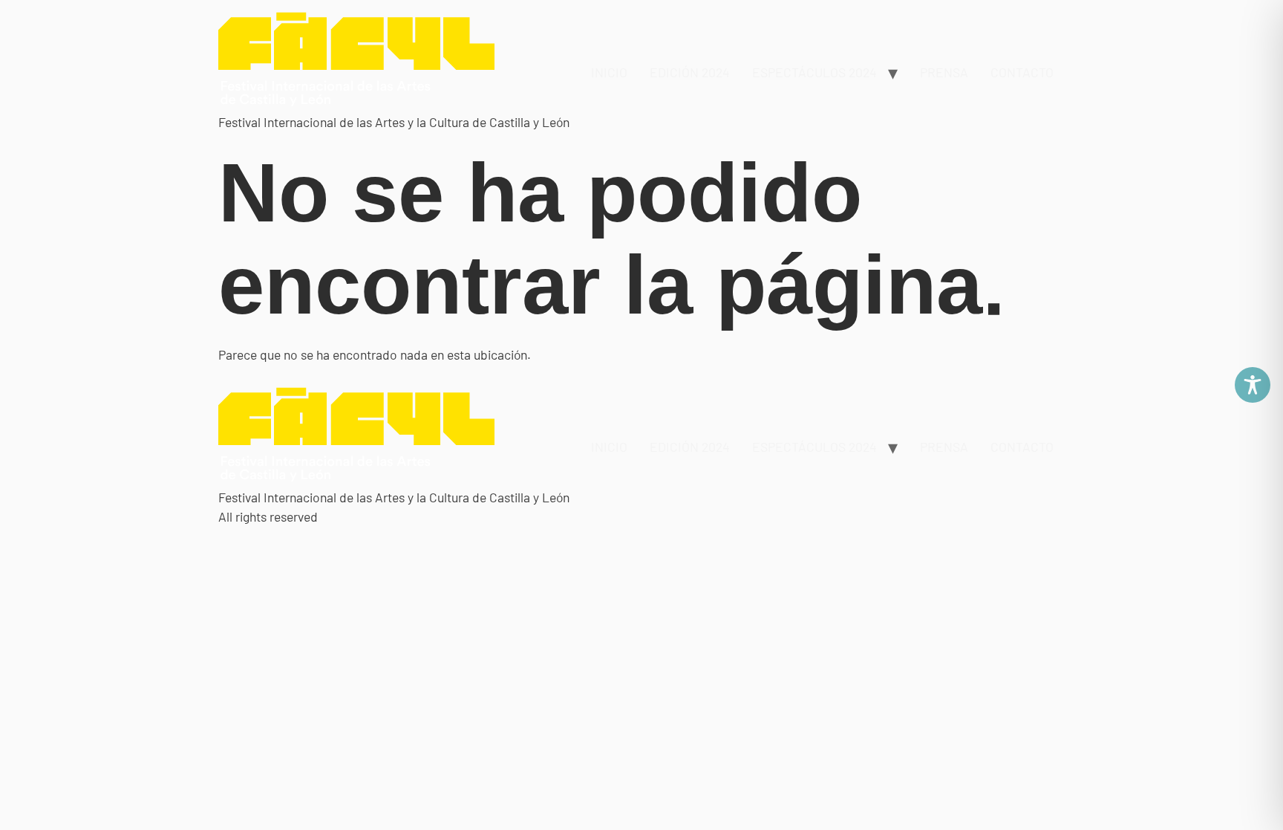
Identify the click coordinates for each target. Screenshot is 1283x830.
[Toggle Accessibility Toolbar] (1252, 385)
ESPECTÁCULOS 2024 (814, 72)
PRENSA (944, 72)
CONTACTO (1022, 72)
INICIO (609, 72)
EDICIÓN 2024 (690, 72)
